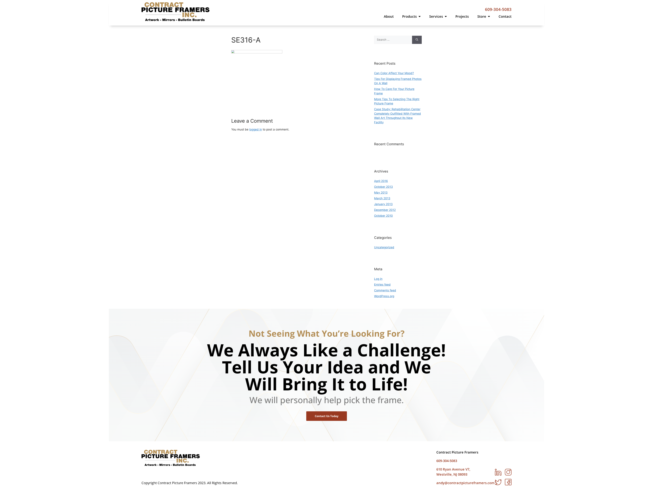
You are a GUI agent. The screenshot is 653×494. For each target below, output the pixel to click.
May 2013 (381, 192)
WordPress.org (384, 296)
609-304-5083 (498, 9)
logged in (255, 129)
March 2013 (382, 198)
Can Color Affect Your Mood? (394, 73)
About (389, 16)
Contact (505, 16)
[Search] (417, 40)
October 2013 (383, 186)
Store (481, 16)
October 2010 (383, 215)
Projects (462, 16)
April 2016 (381, 181)
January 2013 (383, 204)
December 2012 (385, 210)
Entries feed (382, 284)
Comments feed (385, 290)
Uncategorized (384, 247)
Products (409, 16)
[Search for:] (393, 40)
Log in (378, 279)
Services (436, 16)
